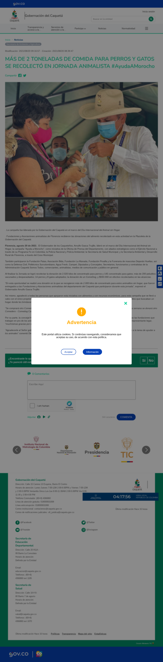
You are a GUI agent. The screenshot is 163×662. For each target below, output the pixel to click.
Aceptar (68, 351)
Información (92, 351)
